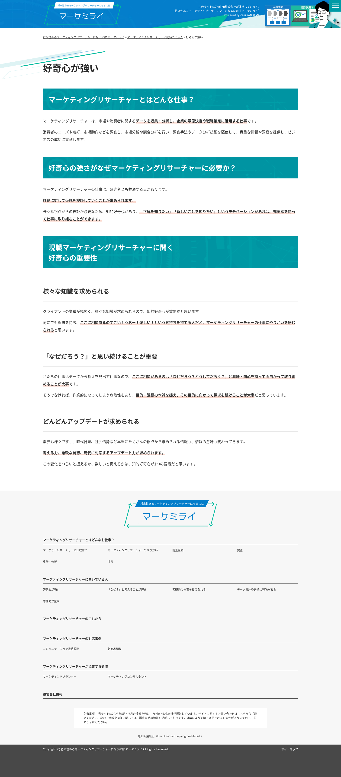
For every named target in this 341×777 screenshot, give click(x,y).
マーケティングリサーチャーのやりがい (133, 550)
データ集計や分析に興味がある (256, 589)
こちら (241, 714)
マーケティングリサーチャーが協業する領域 (75, 666)
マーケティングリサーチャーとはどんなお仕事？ (78, 539)
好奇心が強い (51, 589)
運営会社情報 (52, 694)
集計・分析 (50, 562)
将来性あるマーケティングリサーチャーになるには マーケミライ (101, 749)
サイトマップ (289, 749)
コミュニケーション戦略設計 (61, 649)
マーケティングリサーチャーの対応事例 (72, 638)
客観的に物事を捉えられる (189, 589)
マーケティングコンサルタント (127, 677)
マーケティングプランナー (59, 677)
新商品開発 (115, 649)
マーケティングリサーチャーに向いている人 (75, 579)
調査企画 (177, 550)
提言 (110, 562)
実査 (240, 550)
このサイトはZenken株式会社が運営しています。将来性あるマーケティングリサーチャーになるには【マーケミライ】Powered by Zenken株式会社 (218, 11)
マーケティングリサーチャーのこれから (72, 618)
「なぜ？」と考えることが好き (127, 589)
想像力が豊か (51, 601)
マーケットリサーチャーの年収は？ (65, 550)
